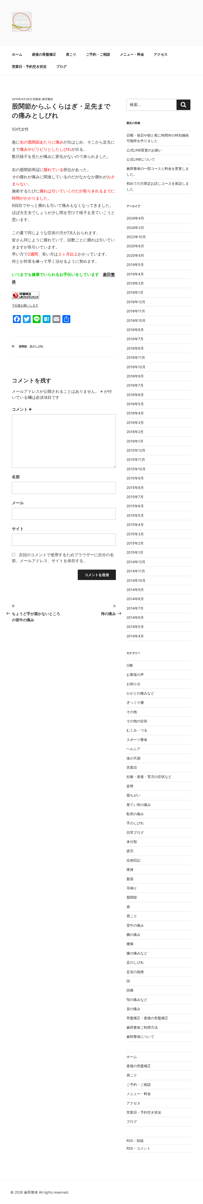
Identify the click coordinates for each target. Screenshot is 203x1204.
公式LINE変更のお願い (144, 150)
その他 (132, 712)
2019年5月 (135, 264)
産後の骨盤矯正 (44, 54)
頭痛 (130, 990)
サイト (18, 528)
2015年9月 (135, 478)
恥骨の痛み (135, 814)
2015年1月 (135, 552)
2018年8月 (135, 330)
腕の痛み (133, 934)
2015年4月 (135, 524)
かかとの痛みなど (140, 693)
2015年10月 (136, 469)
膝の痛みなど (137, 953)
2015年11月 (136, 459)
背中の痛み (135, 925)
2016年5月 (135, 404)
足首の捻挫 (135, 972)
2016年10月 (136, 367)
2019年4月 (135, 274)
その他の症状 (137, 721)
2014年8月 (135, 599)
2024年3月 (135, 227)
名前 (16, 476)
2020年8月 (135, 246)
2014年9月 (135, 589)
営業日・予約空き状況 (29, 66)
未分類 (132, 841)
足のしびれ (36, 346)
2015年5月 (135, 515)
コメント (22, 409)
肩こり (71, 54)
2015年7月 (135, 497)
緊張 (130, 879)
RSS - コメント (139, 1148)
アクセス (161, 54)
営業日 (132, 767)
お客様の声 (135, 674)
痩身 (130, 869)
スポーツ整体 (137, 739)
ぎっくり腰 (135, 702)
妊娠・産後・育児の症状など (149, 776)
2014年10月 (136, 580)
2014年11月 (136, 571)
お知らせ (133, 684)
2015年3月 (135, 534)
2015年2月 (135, 543)
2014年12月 (136, 562)
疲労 (130, 851)
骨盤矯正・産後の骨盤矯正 (147, 1018)
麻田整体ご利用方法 (142, 1027)
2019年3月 (135, 283)
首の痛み (133, 1009)
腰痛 (130, 944)
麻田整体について (140, 1036)
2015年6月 (135, 506)
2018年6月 (135, 348)
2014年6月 (135, 617)
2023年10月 (136, 237)
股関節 (23, 346)
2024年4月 (135, 218)
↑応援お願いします (25, 305)
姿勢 (130, 786)
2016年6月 (135, 395)
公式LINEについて (141, 159)
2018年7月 (135, 339)
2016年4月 (135, 413)
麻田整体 (47, 99)
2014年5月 (135, 626)
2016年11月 (136, 357)
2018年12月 (136, 302)
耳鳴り (132, 888)
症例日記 (133, 860)
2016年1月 (135, 441)
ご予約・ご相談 (98, 54)
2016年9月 (135, 376)
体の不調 (133, 758)
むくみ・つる (137, 730)
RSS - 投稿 (135, 1140)
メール (18, 502)
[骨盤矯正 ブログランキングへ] (25, 297)
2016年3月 (135, 422)
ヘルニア (133, 749)
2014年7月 (135, 608)
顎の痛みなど (137, 999)
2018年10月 (136, 320)
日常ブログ (135, 832)
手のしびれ (135, 823)
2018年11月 (136, 311)
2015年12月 (136, 450)
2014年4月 (135, 636)
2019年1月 (135, 292)
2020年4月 (135, 255)
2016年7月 (135, 385)
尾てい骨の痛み (139, 805)
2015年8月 (135, 487)
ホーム (17, 54)
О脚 (130, 665)
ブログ (61, 66)
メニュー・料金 (132, 54)
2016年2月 (135, 432)
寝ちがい (133, 795)
